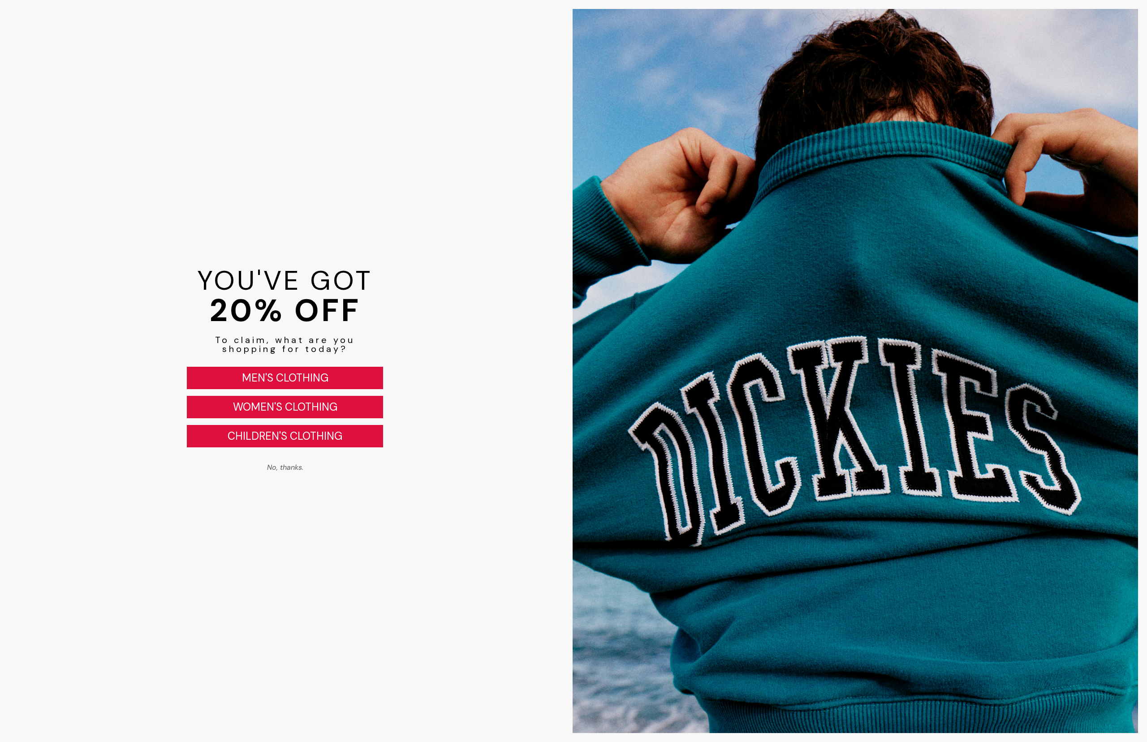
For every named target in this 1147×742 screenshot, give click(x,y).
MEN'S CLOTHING (285, 378)
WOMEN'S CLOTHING (285, 407)
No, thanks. (285, 467)
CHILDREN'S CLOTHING (285, 436)
